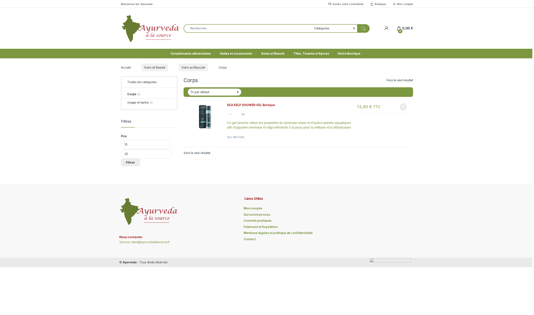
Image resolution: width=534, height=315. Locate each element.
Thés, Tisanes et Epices (311, 53)
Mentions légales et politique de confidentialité (278, 233)
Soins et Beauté (273, 53)
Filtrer (130, 162)
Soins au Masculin (193, 67)
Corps (133, 94)
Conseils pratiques (258, 220)
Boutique (380, 4)
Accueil (126, 67)
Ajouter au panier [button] (402, 106)
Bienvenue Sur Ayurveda (136, 4)
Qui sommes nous (257, 214)
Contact (250, 239)
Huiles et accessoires (236, 53)
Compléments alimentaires (190, 53)
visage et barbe (140, 102)
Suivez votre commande (348, 4)
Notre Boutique (349, 53)
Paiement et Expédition (261, 227)
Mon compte (405, 4)
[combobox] (248, 28)
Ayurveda (130, 262)
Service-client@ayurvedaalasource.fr (144, 242)
